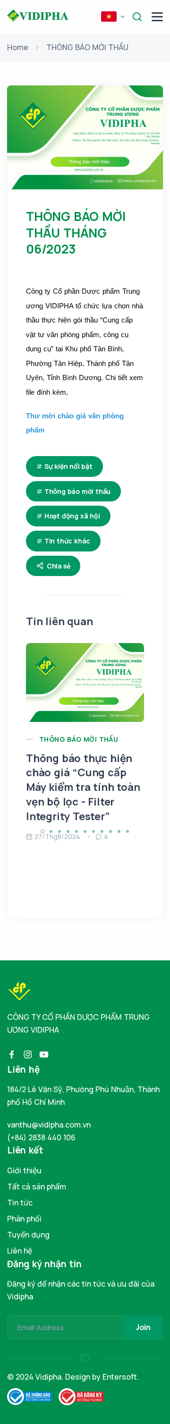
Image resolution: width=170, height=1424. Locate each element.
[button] (113, 16)
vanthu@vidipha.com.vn (49, 1124)
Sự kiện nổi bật (68, 466)
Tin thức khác (67, 540)
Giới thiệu (24, 1170)
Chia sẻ (58, 565)
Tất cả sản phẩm (36, 1186)
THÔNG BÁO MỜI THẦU (87, 47)
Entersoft (119, 1377)
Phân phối (24, 1218)
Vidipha (48, 1377)
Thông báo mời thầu (77, 491)
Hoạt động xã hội (72, 515)
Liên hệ (19, 1251)
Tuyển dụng (28, 1234)
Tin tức (20, 1202)
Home (17, 47)
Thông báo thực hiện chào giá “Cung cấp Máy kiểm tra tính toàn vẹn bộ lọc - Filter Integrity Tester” (83, 787)
